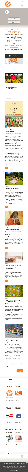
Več (6, 167)
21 (16, 363)
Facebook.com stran (18, 422)
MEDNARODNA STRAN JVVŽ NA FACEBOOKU (18, 409)
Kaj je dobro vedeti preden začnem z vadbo (14, 46)
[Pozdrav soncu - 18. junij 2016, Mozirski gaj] (14, 185)
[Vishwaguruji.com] (18, 442)
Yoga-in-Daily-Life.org (9, 400)
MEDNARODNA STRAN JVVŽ (9, 386)
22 (19, 363)
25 (26, 363)
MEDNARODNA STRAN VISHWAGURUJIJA (18, 431)
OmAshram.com (9, 444)
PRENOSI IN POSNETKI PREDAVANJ (18, 386)
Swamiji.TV (18, 400)
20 (14, 363)
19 (12, 363)
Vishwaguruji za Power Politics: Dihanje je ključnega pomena (13, 228)
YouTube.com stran (9, 422)
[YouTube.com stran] (9, 420)
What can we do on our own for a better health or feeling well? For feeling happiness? (13, 267)
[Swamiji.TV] (18, 398)
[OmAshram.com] (9, 442)
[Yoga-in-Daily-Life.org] (9, 398)
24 (23, 363)
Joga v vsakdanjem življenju (8, 4)
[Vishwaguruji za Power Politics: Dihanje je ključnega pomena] (14, 224)
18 (9, 363)
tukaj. (9, 234)
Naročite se (20, 370)
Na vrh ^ (8, 453)
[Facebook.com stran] (18, 420)
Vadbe (14, 19)
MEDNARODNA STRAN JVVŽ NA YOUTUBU (9, 409)
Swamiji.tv (7, 12)
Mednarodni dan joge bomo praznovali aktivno (12, 130)
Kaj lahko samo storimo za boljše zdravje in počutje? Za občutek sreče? (14, 315)
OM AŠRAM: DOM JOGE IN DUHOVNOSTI (9, 431)
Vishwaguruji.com (18, 444)
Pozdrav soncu (8, 154)
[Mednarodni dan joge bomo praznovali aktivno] (14, 126)
